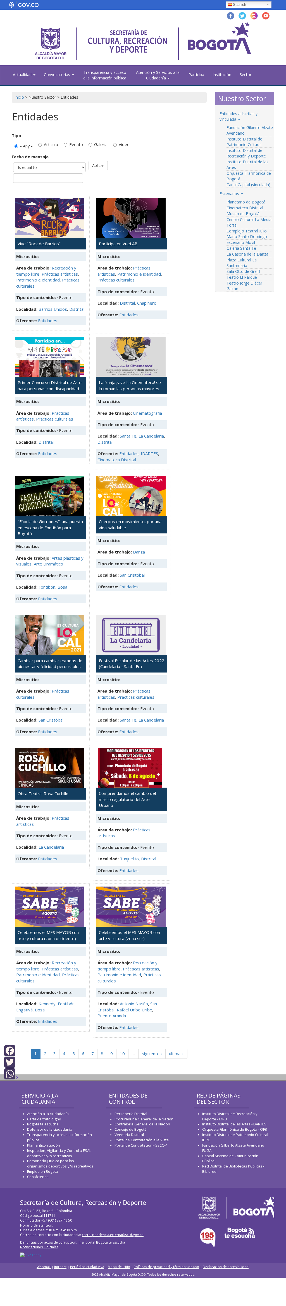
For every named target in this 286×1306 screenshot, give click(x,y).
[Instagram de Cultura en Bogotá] (254, 15)
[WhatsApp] (9, 1073)
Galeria (101, 144)
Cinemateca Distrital (116, 459)
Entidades (47, 320)
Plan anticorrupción (43, 1145)
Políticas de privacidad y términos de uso (166, 1266)
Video (124, 144)
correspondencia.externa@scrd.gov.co (113, 1234)
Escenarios (230, 193)
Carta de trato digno (44, 1118)
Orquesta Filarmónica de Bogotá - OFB (234, 1129)
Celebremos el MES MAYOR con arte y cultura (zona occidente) (48, 935)
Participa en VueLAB (118, 243)
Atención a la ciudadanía (48, 1113)
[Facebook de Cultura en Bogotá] (230, 15)
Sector (245, 74)
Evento (76, 144)
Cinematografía (147, 413)
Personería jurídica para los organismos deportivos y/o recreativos (60, 1163)
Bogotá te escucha (43, 1124)
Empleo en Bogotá (42, 1171)
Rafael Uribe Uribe (134, 1010)
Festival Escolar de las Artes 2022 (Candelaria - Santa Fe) (131, 663)
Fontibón (47, 587)
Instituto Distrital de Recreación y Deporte (246, 153)
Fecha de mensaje (30, 156)
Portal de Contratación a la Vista (142, 1139)
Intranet (60, 1266)
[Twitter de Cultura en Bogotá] (242, 15)
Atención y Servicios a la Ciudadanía (158, 75)
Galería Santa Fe (241, 248)
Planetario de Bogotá (246, 202)
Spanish (239, 5)
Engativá (24, 1010)
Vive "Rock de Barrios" (39, 243)
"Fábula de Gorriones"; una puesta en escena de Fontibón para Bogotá (50, 527)
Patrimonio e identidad (38, 280)
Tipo (16, 135)
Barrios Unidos (53, 309)
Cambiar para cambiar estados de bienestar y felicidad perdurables (50, 663)
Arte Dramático (48, 564)
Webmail (44, 1266)
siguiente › (152, 1053)
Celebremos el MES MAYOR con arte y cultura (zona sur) (129, 935)
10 (122, 1053)
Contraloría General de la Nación (142, 1124)
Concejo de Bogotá (131, 1129)
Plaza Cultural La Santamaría (242, 262)
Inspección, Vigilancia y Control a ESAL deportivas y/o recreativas (59, 1153)
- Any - (26, 146)
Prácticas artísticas (60, 274)
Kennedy (47, 1003)
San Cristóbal (132, 575)
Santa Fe (128, 436)
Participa (196, 74)
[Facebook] (9, 1050)
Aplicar (98, 165)
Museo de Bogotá (243, 213)
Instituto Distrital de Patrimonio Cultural (244, 141)
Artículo (51, 144)
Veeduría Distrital (129, 1134)
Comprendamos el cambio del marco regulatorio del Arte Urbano (127, 799)
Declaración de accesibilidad (226, 1266)
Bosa (62, 587)
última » (176, 1053)
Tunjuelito (129, 858)
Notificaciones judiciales (39, 1247)
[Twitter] (9, 1061)
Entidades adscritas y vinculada (239, 116)
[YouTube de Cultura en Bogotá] (266, 15)
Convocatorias (57, 74)
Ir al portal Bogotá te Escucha (102, 1242)
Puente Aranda (111, 1015)
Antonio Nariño (134, 1003)
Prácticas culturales (116, 280)
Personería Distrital (131, 1113)
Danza (139, 552)
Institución (222, 74)
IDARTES (149, 453)
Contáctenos (38, 1176)
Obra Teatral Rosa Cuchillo (43, 793)
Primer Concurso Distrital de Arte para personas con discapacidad (50, 385)
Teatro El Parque (242, 277)
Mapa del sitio (119, 1266)
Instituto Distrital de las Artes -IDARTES (234, 1124)
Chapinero (146, 303)
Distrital (76, 309)
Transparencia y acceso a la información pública (104, 75)
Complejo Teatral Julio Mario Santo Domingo (247, 233)
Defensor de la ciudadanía (49, 1129)
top (15, 1077)
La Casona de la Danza (247, 254)
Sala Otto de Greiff (243, 271)
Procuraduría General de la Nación (144, 1118)
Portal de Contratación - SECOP (141, 1145)
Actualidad (23, 74)
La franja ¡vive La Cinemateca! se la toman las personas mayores (130, 385)
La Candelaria (151, 436)
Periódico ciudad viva (87, 1266)
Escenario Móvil (241, 242)
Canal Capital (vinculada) (248, 184)
